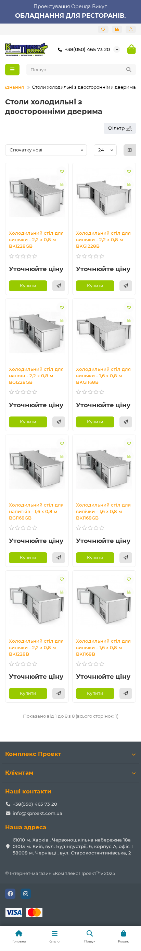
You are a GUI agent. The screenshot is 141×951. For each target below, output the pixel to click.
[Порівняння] (117, 29)
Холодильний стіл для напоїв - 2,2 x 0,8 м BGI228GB (36, 375)
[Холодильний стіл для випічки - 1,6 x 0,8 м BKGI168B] (104, 331)
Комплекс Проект (33, 753)
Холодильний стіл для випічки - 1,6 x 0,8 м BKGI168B (103, 375)
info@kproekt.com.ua (37, 813)
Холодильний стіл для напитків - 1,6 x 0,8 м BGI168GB (36, 511)
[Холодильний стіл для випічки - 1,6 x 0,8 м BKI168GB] (104, 467)
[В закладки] (61, 171)
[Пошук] (129, 69)
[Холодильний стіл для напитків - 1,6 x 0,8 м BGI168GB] (37, 467)
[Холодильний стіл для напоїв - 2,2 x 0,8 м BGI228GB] (37, 331)
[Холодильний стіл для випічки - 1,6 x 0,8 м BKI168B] (104, 603)
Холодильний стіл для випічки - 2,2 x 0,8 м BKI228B (36, 647)
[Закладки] (103, 29)
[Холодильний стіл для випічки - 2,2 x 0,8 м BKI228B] (37, 603)
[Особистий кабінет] (131, 29)
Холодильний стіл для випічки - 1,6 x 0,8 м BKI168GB (103, 511)
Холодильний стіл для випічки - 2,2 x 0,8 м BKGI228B (103, 239)
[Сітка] (130, 150)
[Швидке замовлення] (58, 285)
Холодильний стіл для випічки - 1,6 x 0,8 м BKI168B (103, 647)
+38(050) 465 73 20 (87, 49)
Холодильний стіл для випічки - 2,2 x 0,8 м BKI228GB (36, 239)
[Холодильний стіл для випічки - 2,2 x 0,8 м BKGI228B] (104, 195)
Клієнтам (19, 772)
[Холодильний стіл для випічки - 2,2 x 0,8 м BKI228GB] (37, 195)
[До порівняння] (61, 184)
